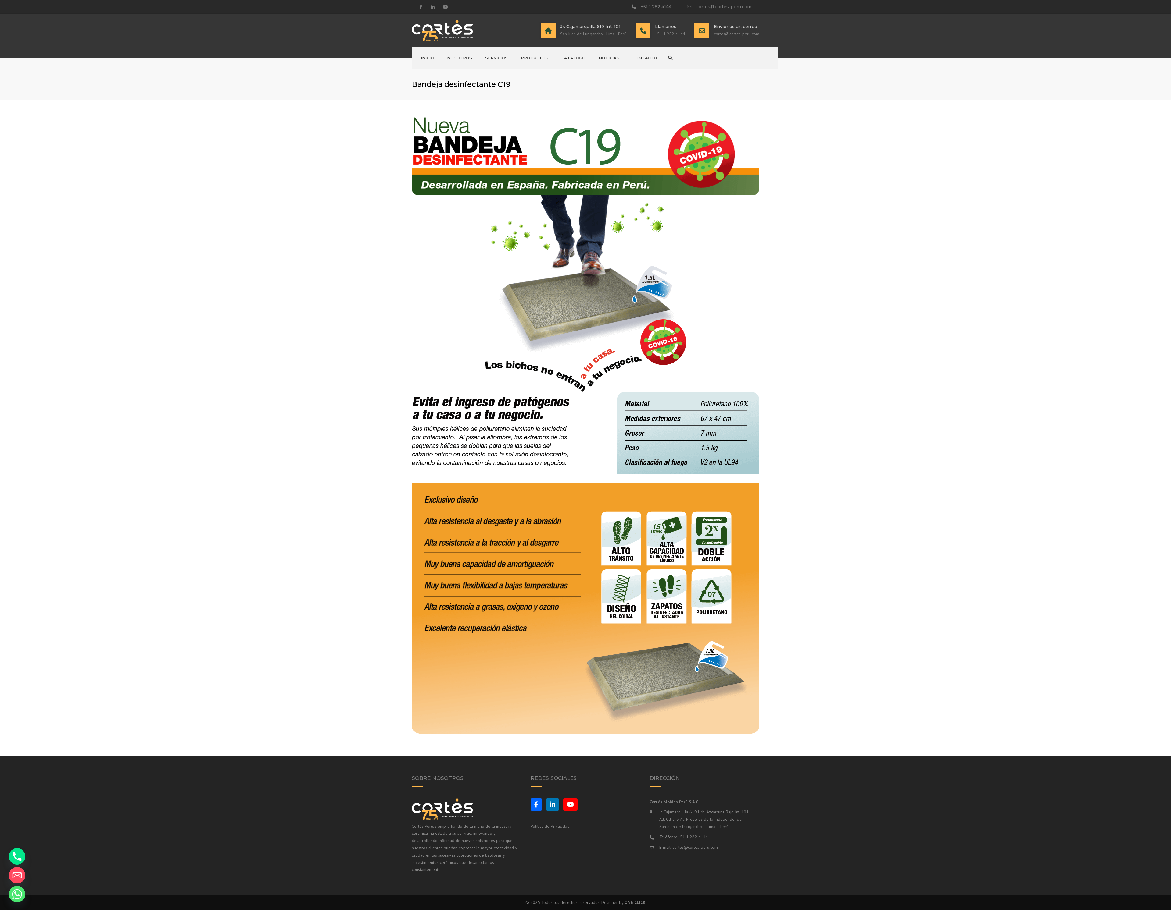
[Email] (17, 875)
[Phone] (17, 856)
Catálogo (573, 57)
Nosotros (459, 57)
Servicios (496, 57)
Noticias (609, 57)
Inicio (427, 57)
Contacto (644, 57)
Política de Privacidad (550, 826)
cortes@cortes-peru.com (723, 6)
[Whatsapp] (17, 894)
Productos (534, 57)
